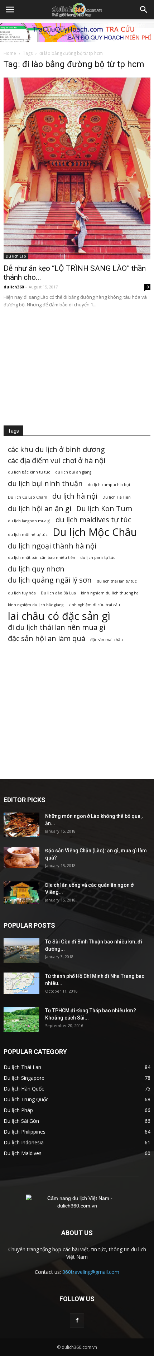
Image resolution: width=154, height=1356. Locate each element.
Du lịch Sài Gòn (21, 1120)
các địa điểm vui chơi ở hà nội (56, 460)
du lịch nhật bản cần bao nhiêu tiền (41, 557)
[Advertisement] (77, 365)
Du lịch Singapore (24, 1077)
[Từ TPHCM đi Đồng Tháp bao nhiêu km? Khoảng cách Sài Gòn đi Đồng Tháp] (21, 1019)
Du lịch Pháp (18, 1110)
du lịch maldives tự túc (93, 519)
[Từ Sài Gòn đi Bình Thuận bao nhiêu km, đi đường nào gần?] (21, 951)
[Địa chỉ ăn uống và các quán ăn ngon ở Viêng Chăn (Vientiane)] (21, 892)
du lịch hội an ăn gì (39, 508)
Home (10, 53)
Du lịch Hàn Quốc (24, 1088)
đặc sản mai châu (106, 639)
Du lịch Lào (16, 256)
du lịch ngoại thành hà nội (52, 546)
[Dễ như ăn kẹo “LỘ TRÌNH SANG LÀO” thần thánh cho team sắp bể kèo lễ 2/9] (77, 168)
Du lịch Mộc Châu (95, 532)
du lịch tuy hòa (22, 592)
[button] (144, 9)
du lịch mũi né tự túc (28, 534)
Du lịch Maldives (23, 1153)
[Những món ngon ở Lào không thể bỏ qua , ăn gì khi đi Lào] (21, 825)
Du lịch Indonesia (24, 1142)
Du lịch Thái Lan (22, 1067)
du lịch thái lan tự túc (117, 581)
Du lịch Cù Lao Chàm (27, 497)
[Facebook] (77, 1320)
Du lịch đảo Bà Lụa (58, 592)
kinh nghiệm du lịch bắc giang (35, 604)
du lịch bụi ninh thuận (45, 483)
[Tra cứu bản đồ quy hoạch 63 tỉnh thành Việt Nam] (77, 32)
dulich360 (14, 286)
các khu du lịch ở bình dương (56, 449)
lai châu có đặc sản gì (59, 616)
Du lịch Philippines (24, 1131)
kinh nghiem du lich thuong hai (110, 592)
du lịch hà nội (74, 496)
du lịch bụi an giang (73, 472)
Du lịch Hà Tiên (116, 497)
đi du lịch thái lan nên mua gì (56, 627)
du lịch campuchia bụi (109, 484)
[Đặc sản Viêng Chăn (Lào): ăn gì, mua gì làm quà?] (21, 857)
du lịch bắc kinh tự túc (29, 472)
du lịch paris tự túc (97, 557)
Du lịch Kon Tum (104, 508)
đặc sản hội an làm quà (46, 638)
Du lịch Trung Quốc (26, 1099)
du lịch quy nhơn (36, 569)
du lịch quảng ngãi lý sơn (50, 580)
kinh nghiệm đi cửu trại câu (94, 604)
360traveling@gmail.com (90, 1271)
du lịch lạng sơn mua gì (29, 520)
